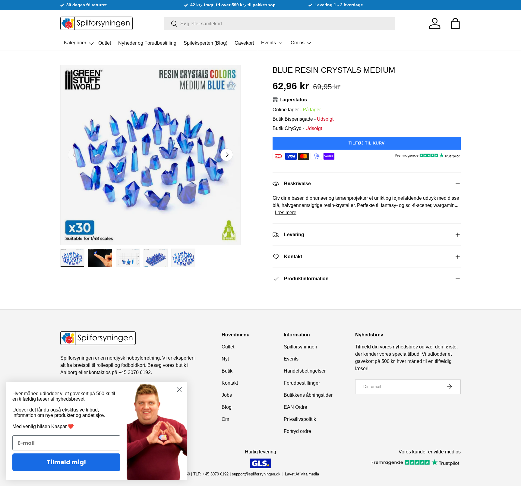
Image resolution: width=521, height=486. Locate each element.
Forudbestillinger (302, 383)
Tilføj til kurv (366, 143)
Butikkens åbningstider (308, 395)
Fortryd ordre (297, 431)
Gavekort (244, 42)
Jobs (227, 395)
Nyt (225, 358)
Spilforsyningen (300, 346)
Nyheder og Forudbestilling (147, 42)
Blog (227, 407)
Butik (227, 370)
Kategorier (79, 41)
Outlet (104, 42)
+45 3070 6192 (134, 372)
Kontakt (230, 383)
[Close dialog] (179, 389)
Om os (298, 42)
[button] (455, 23)
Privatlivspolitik (300, 419)
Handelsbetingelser (305, 370)
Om (225, 419)
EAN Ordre (295, 407)
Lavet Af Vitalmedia (302, 474)
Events (268, 42)
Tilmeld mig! (66, 462)
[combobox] (279, 23)
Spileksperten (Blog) (205, 42)
